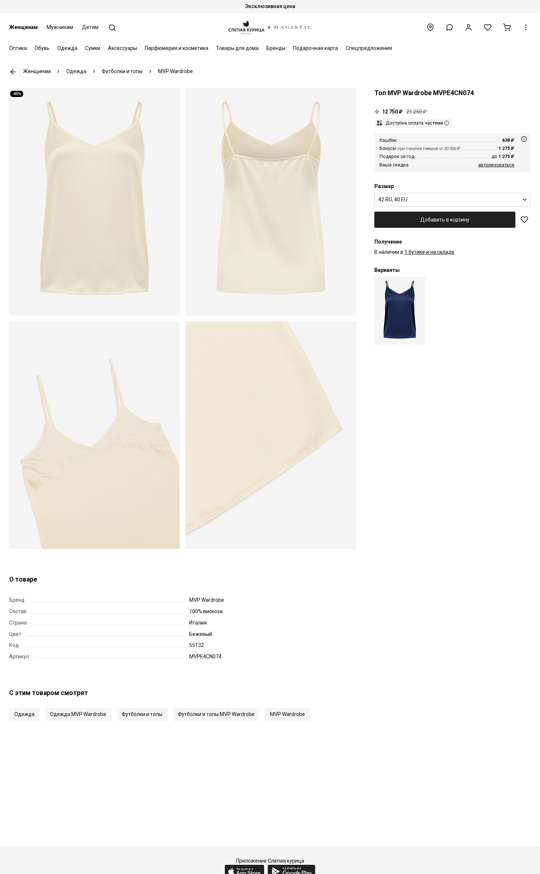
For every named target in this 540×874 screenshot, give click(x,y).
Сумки (92, 48)
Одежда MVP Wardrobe (78, 714)
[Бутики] (430, 27)
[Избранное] (488, 27)
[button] (449, 27)
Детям (90, 27)
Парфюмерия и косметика (176, 48)
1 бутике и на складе (429, 252)
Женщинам (23, 27)
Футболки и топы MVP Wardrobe (216, 714)
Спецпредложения (369, 48)
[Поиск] (112, 28)
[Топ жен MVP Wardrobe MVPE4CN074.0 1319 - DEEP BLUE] (399, 311)
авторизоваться (496, 165)
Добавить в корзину (444, 220)
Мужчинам (60, 27)
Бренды (275, 48)
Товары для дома (237, 48)
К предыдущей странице (13, 72)
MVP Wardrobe (287, 714)
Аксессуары (122, 48)
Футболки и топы (142, 714)
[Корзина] (507, 27)
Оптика (18, 48)
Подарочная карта (315, 48)
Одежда (67, 48)
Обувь (42, 48)
